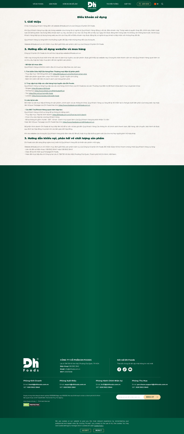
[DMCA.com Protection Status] (31, 404)
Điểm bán (145, 4)
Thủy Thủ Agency (58, 397)
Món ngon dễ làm (70, 4)
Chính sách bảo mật (44, 401)
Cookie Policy (98, 426)
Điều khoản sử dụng (29, 401)
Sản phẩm (53, 4)
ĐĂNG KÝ (150, 397)
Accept (85, 430)
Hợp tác (127, 4)
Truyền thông (113, 4)
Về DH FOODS (38, 4)
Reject (99, 430)
